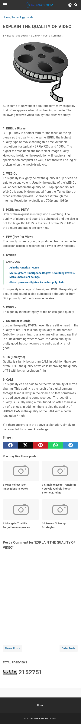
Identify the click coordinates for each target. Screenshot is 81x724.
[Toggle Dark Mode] (70, 5)
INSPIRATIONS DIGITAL (45, 718)
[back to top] (73, 715)
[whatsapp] (55, 445)
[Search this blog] (76, 5)
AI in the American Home (24, 267)
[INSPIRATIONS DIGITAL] (40, 5)
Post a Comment (53, 35)
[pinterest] (40, 445)
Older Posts (68, 648)
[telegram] (70, 445)
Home (40, 705)
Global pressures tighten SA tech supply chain (36, 282)
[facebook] (10, 445)
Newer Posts (12, 648)
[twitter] (25, 445)
